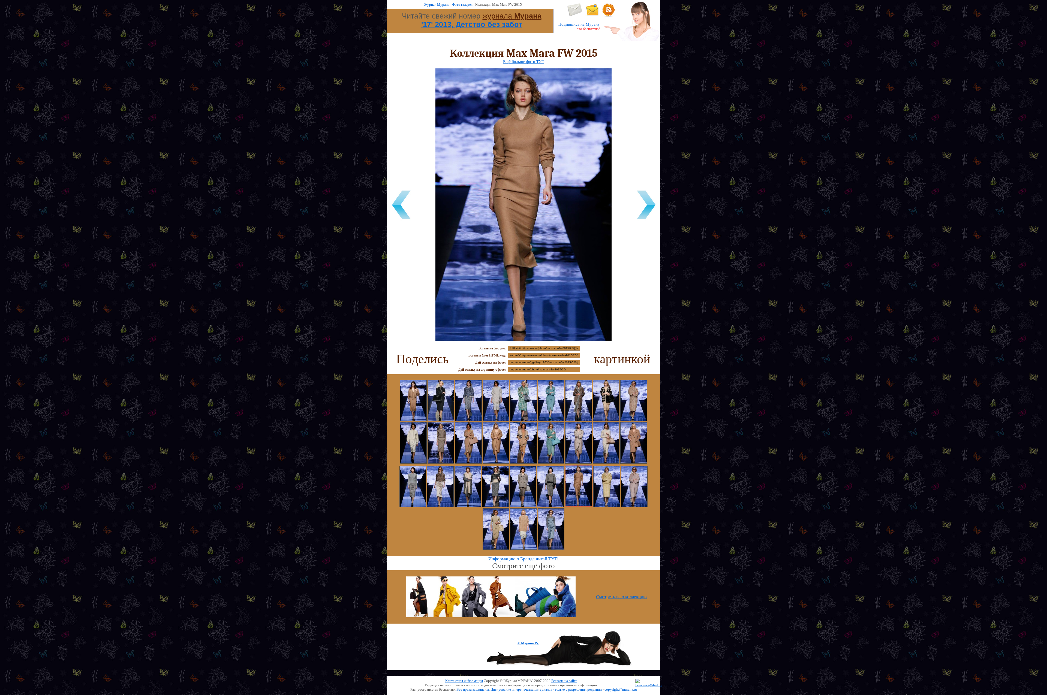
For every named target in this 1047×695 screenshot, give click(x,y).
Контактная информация (464, 681)
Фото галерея (462, 4)
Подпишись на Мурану (579, 24)
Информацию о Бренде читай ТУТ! (523, 558)
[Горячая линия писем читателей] (592, 15)
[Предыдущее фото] (400, 220)
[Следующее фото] (646, 220)
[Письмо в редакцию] (575, 15)
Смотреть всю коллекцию (621, 596)
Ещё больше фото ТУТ (523, 61)
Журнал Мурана (436, 4)
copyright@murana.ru (620, 689)
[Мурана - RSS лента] (608, 15)
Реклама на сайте (564, 681)
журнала (512, 16)
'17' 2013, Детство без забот (471, 24)
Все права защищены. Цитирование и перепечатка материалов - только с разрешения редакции (529, 689)
